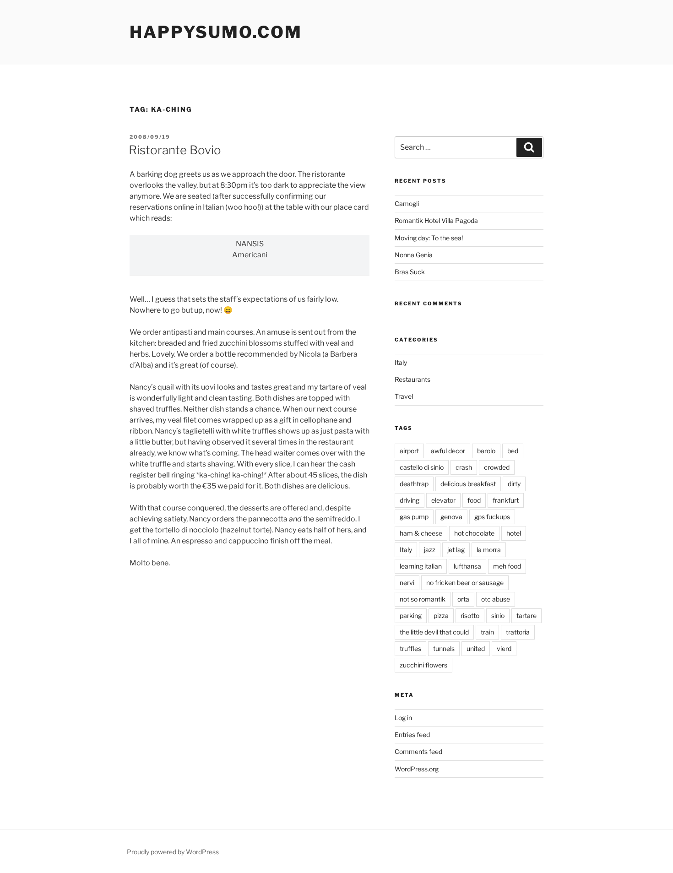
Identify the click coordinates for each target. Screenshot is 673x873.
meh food (507, 566)
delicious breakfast (468, 484)
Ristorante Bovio (175, 150)
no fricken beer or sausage (465, 582)
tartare (526, 615)
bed (512, 451)
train (487, 632)
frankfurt (506, 500)
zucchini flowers (423, 665)
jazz (429, 549)
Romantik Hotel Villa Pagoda (436, 220)
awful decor (448, 451)
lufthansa (467, 566)
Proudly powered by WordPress (173, 852)
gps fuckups (492, 517)
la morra (489, 549)
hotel (513, 533)
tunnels (444, 648)
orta (463, 599)
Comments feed (418, 751)
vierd (504, 648)
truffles (410, 648)
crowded (497, 467)
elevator (443, 500)
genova (451, 517)
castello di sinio (422, 467)
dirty (514, 484)
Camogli (407, 203)
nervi (407, 582)
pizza (441, 615)
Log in (403, 717)
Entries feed (412, 734)
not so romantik (422, 599)
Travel (404, 396)
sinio (498, 615)
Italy (401, 362)
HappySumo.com (216, 32)
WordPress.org (417, 769)
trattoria (518, 632)
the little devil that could (434, 632)
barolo (486, 451)
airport (409, 451)
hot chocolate (474, 533)
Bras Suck (410, 272)
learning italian (421, 566)
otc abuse (495, 599)
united (476, 648)
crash (464, 467)
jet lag (456, 549)
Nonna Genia (414, 255)
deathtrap (414, 484)
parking (411, 615)
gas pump (414, 517)
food (474, 500)
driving (409, 500)
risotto (470, 615)
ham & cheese (421, 533)
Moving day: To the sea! (429, 238)
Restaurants (412, 379)
